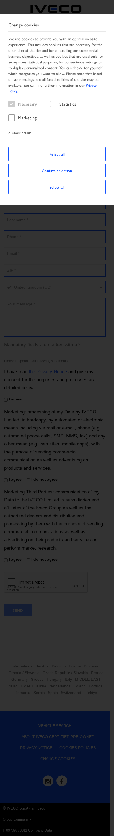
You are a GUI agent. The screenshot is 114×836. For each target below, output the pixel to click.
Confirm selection (57, 170)
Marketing (27, 117)
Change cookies (23, 25)
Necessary (27, 104)
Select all (57, 187)
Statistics (67, 104)
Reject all (57, 154)
